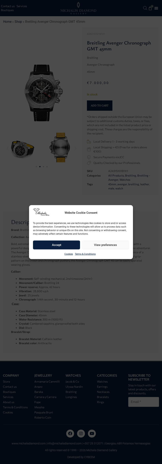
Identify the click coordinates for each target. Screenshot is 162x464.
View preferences (105, 245)
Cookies (68, 253)
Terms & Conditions (85, 253)
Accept (56, 245)
